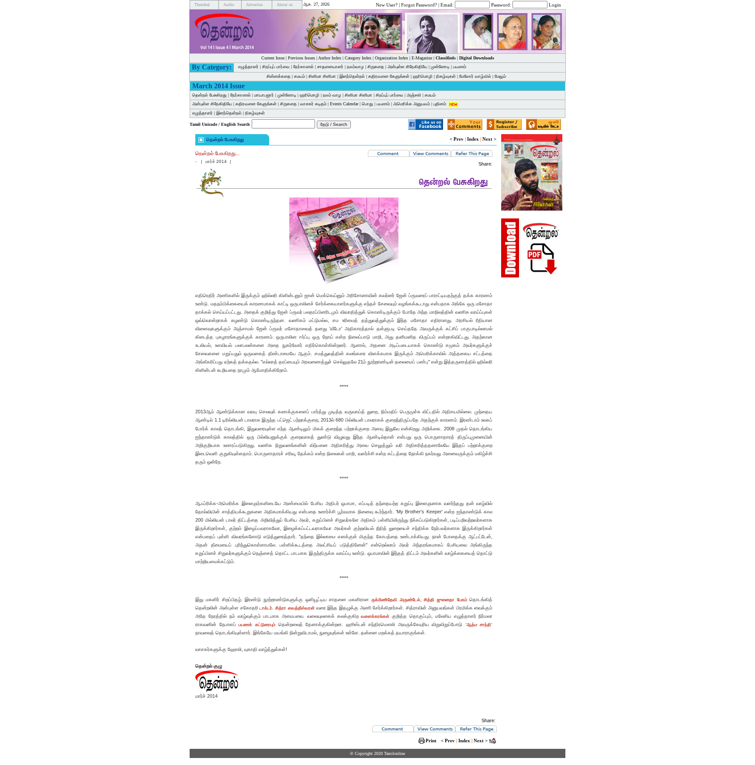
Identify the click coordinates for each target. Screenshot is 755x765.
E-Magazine (422, 57)
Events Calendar (344, 103)
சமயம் (299, 76)
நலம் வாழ (332, 95)
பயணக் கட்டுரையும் (257, 624)
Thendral (202, 4)
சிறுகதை (375, 66)
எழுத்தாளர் (248, 66)
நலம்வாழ (355, 66)
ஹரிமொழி (423, 76)
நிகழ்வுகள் (446, 76)
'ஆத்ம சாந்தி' (479, 624)
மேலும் (500, 76)
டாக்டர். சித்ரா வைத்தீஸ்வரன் (287, 608)
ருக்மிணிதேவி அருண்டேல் (395, 599)
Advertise (254, 4)
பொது (367, 103)
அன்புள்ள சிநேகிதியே (407, 66)
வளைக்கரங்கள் (375, 616)
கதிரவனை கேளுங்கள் (388, 76)
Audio (228, 4)
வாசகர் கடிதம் (313, 103)
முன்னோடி (286, 95)
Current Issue (272, 57)
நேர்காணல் (303, 66)
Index (473, 139)
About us (285, 4)
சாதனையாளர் (330, 66)
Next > (489, 139)
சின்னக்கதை (279, 76)
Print (431, 740)
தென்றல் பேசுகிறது (209, 95)
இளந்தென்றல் (352, 76)
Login (555, 4)
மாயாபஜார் (264, 95)
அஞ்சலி (414, 95)
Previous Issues (301, 57)
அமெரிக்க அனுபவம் (411, 103)
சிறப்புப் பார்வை (276, 66)
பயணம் (459, 66)
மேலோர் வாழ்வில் (475, 76)
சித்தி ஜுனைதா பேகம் (445, 599)
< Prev (457, 139)
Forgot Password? (419, 4)
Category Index (358, 57)
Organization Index (391, 57)
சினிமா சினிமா (322, 76)
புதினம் (439, 103)
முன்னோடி (440, 66)
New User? (387, 4)
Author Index (329, 57)
